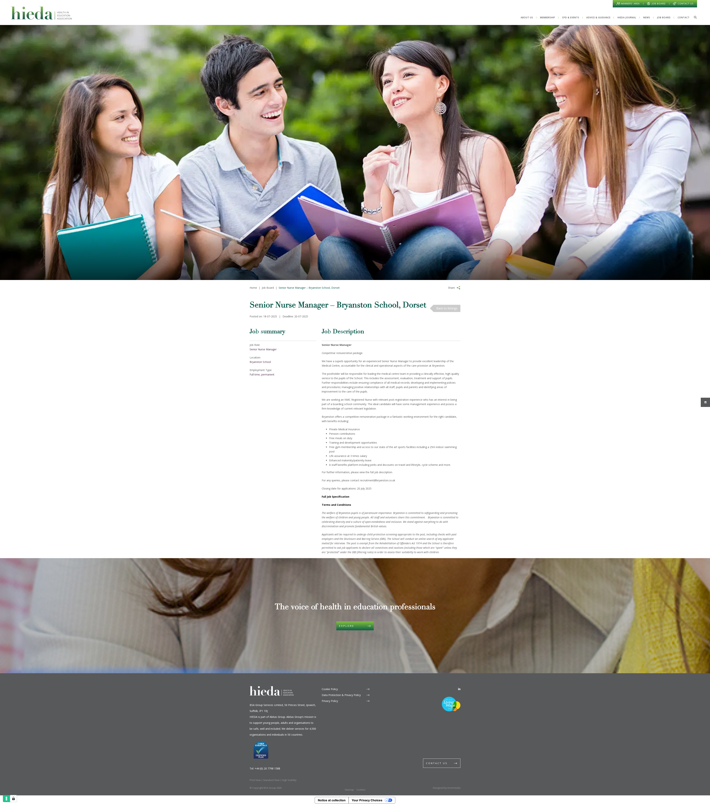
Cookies (361, 789)
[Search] (695, 17)
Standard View (271, 780)
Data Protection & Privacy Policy (341, 695)
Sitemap (349, 789)
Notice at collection (332, 800)
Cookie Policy (330, 689)
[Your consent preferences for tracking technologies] (13, 798)
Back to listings (446, 308)
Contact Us (685, 3)
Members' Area (630, 3)
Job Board (659, 3)
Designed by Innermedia (446, 787)
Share (451, 287)
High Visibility (289, 780)
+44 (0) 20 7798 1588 (267, 768)
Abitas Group (277, 717)
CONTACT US (437, 763)
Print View (255, 780)
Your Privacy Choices (367, 800)
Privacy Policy (330, 701)
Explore (346, 626)
